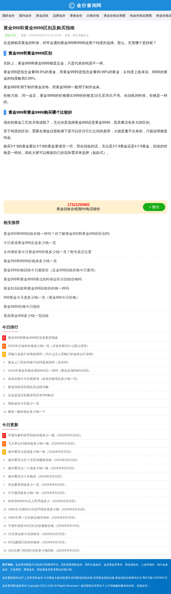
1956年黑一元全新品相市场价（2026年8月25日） (42, 517)
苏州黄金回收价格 (81, 577)
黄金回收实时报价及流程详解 (28, 387)
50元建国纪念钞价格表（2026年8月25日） (38, 542)
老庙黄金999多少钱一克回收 (26, 316)
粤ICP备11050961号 (154, 577)
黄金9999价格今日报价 (22, 306)
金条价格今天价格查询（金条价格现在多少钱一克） (44, 379)
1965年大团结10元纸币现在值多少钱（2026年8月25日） (47, 509)
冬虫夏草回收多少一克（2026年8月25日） (37, 484)
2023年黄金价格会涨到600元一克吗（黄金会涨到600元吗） (49, 370)
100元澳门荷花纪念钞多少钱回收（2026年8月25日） (45, 550)
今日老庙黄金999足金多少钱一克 (30, 243)
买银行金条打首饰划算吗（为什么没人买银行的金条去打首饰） (51, 354)
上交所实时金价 (33, 577)
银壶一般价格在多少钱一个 (26, 411)
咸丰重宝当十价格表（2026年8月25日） (36, 476)
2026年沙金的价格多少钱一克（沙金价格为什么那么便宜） (49, 346)
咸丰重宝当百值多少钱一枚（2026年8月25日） (40, 451)
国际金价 (8, 15)
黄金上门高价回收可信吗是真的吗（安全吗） (39, 362)
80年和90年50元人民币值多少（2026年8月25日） (43, 501)
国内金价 (25, 15)
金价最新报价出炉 (13, 577)
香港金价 (76, 15)
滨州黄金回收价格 (103, 577)
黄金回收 (42, 15)
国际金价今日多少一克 (23, 403)
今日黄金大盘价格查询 (57, 577)
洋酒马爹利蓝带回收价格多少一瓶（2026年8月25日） (45, 435)
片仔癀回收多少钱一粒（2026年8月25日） (37, 493)
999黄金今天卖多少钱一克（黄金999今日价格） (42, 297)
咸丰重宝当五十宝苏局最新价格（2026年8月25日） (44, 460)
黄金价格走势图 (115, 15)
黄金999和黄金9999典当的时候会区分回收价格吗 (43, 279)
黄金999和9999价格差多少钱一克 (30, 261)
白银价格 (93, 15)
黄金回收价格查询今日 (128, 577)
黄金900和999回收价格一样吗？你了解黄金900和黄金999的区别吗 (57, 234)
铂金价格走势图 (141, 15)
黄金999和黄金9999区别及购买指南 (33, 337)
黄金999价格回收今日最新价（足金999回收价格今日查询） (51, 270)
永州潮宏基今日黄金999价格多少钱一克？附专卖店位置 (48, 252)
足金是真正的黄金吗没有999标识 (31, 395)
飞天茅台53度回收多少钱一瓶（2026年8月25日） (42, 443)
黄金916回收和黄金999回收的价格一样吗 (36, 288)
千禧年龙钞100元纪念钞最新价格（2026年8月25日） (45, 526)
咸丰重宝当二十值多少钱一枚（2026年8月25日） (42, 468)
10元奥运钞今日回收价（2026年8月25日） (38, 534)
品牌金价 (59, 15)
